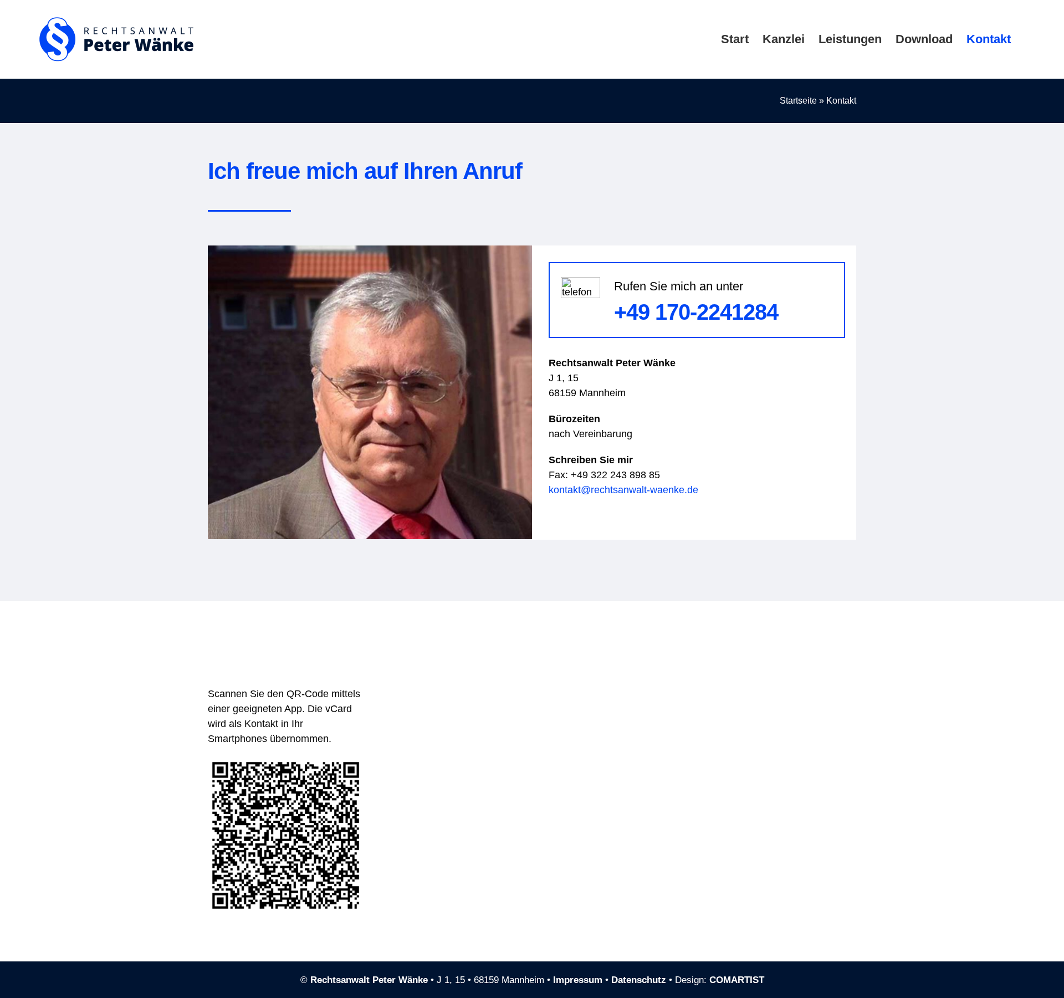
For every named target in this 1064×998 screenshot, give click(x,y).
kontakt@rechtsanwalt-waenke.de (623, 489)
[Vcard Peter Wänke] (286, 762)
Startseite (798, 100)
